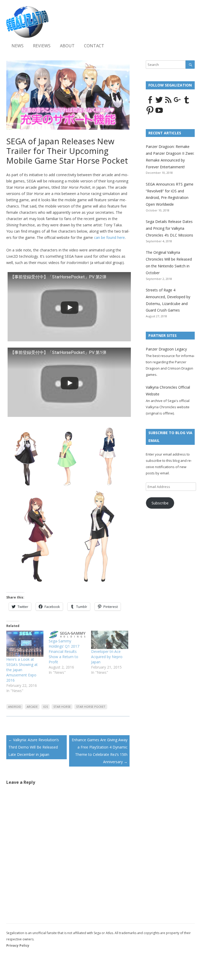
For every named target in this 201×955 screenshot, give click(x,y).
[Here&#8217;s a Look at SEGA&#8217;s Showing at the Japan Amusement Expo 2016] (24, 644)
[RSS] (168, 102)
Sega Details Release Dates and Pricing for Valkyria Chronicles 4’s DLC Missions (169, 228)
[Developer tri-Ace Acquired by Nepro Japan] (109, 640)
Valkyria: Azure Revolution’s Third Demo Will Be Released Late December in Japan (33, 747)
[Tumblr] (186, 102)
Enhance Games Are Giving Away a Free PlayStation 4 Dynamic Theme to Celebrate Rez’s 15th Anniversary (99, 750)
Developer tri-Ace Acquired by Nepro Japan (106, 656)
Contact (94, 46)
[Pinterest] (150, 113)
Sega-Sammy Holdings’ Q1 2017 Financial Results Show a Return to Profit (64, 651)
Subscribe (160, 502)
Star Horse (62, 707)
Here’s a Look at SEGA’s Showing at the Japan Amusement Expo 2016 (22, 670)
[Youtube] (159, 113)
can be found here (109, 237)
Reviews (42, 46)
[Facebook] (150, 102)
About (67, 46)
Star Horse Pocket (90, 707)
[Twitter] (159, 102)
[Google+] (177, 102)
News (18, 46)
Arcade (32, 707)
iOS (45, 707)
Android (14, 707)
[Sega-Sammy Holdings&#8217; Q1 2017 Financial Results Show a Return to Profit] (67, 634)
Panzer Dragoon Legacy (166, 349)
